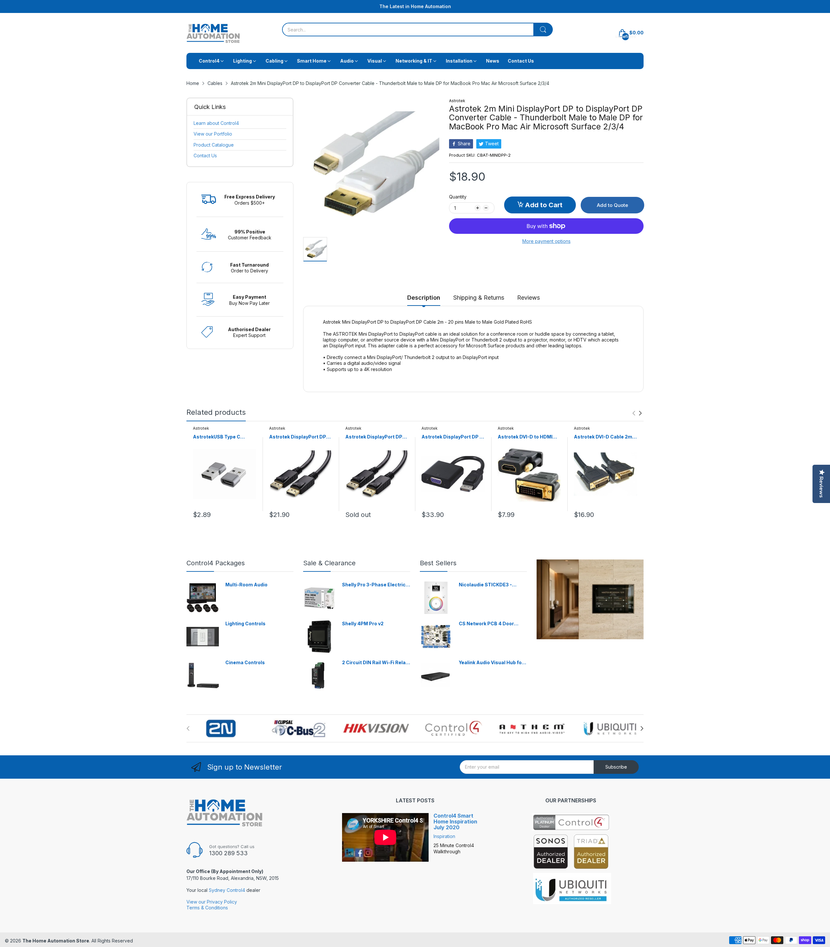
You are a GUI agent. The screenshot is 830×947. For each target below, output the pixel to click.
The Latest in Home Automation (415, 6)
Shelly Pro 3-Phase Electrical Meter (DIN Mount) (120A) (376, 585)
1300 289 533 (228, 853)
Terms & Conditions (207, 907)
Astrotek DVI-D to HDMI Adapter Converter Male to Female (529, 437)
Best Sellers (438, 563)
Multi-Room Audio (246, 584)
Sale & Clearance (329, 563)
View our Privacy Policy (211, 902)
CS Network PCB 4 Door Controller (486, 624)
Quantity (458, 196)
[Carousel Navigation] (637, 413)
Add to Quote (612, 205)
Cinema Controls (245, 662)
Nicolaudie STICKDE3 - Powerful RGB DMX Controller (485, 585)
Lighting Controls (245, 623)
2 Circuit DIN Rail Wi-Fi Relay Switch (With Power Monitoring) (375, 663)
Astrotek (457, 100)
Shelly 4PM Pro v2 (363, 623)
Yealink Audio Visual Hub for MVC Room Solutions (491, 663)
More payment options (546, 241)
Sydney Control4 (227, 890)
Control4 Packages (215, 563)
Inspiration (444, 836)
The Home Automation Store (55, 940)
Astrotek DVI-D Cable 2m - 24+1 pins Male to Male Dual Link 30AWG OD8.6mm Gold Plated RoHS (604, 437)
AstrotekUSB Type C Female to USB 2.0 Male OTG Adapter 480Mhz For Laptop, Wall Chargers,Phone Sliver (222, 437)
